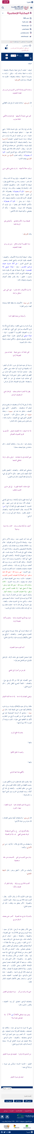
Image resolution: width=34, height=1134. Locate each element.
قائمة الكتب (25, 29)
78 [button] (14, 55)
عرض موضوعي (25, 32)
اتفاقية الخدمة (19, 1110)
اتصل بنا (12, 1110)
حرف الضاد (16, 42)
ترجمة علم (18, 1101)
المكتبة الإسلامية (18, 13)
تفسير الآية (28, 1101)
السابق (9, 1089)
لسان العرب (23, 42)
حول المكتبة (25, 25)
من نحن (5, 1110)
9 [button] (27, 55)
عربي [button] (29, 2)
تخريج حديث (9, 1101)
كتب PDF (26, 18)
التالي (5, 1089)
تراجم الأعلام (24, 36)
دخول (5, 2)
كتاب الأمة (25, 22)
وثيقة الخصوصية (28, 1110)
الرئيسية (29, 42)
